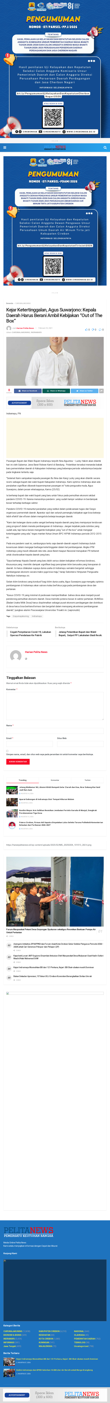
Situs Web (61, 738)
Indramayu (37, 616)
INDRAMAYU (36, 332)
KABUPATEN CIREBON (49, 1331)
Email (9, 738)
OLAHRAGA (79, 1335)
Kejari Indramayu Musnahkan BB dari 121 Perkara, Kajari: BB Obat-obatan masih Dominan (53, 967)
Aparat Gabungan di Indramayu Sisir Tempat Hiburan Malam (46, 799)
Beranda (9, 303)
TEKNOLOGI (79, 1342)
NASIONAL (79, 1331)
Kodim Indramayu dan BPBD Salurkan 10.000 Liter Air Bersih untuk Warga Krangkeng (54, 1370)
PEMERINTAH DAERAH (84, 1339)
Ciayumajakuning (21, 616)
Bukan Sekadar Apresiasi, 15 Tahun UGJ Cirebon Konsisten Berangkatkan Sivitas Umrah (52, 976)
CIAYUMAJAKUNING (23, 303)
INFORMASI (8, 1342)
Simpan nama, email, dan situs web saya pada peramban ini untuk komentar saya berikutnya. (50, 754)
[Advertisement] (55, 438)
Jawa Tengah (9, 1346)
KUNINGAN (44, 1342)
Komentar (12, 689)
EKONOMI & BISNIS (12, 1335)
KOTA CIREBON (46, 1339)
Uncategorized (81, 1346)
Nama (10, 725)
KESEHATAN (44, 1335)
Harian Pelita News (25, 328)
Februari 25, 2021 (46, 328)
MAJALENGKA (45, 1346)
